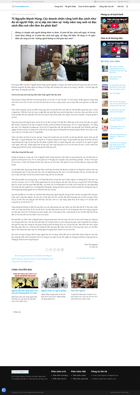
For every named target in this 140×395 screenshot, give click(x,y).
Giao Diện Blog (39, 392)
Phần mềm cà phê (79, 375)
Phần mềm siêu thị (59, 379)
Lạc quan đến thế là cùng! (85, 258)
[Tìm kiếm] (127, 6)
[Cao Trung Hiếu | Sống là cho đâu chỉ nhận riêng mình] (20, 6)
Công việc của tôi (106, 6)
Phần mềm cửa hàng (60, 375)
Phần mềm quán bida (80, 379)
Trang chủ (58, 6)
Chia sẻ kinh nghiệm (87, 6)
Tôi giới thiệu (70, 6)
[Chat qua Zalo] (4, 390)
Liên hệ (120, 6)
